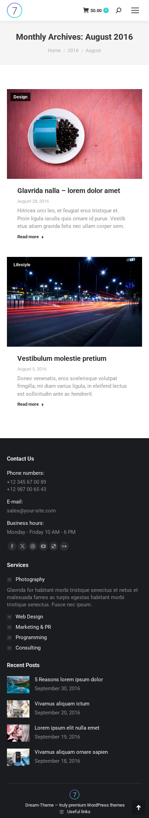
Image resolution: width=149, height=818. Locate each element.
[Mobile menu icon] (135, 10)
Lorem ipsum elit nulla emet (67, 728)
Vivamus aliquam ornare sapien (71, 752)
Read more (28, 236)
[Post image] (18, 684)
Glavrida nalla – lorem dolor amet (68, 190)
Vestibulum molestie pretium (61, 358)
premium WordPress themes (97, 805)
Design (20, 97)
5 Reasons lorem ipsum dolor (69, 679)
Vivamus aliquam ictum (62, 704)
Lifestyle (22, 264)
